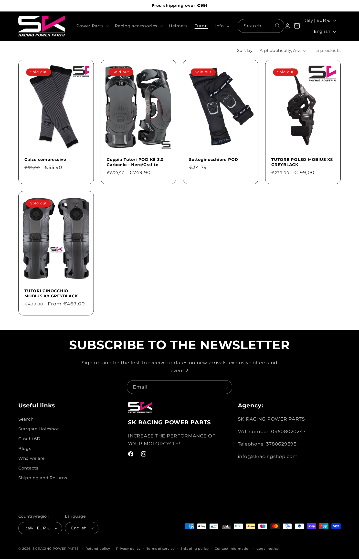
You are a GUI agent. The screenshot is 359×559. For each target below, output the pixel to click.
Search (25, 419)
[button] (92, 26)
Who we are (31, 458)
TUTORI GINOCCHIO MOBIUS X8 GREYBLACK (51, 293)
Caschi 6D (29, 438)
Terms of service (161, 548)
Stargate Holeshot (38, 428)
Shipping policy (194, 548)
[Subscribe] (225, 387)
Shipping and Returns (42, 477)
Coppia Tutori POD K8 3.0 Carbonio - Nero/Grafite (135, 162)
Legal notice (268, 548)
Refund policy (97, 548)
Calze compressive (45, 159)
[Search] (277, 25)
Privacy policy (128, 548)
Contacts (28, 468)
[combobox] (261, 26)
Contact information (233, 548)
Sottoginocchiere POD (213, 159)
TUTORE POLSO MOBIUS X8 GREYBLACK (302, 162)
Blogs (24, 448)
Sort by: (245, 50)
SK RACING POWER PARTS (55, 548)
